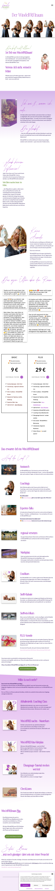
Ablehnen (36, 885)
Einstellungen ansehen (47, 885)
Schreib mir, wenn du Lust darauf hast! (11, 867)
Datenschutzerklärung (39, 888)
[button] (52, 874)
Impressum (47, 888)
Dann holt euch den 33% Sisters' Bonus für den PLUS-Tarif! (35, 650)
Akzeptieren (25, 885)
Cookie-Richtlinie (29, 888)
